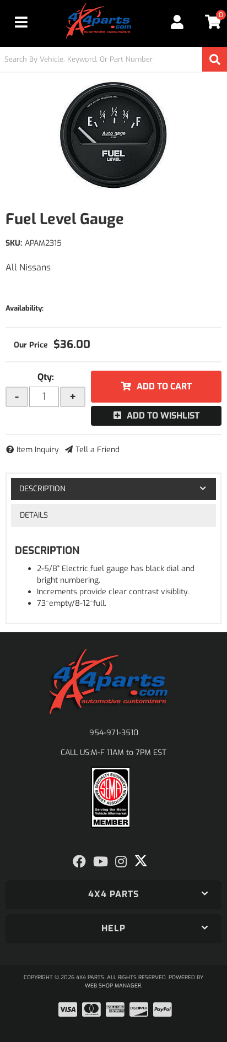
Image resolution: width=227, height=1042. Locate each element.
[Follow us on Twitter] (141, 861)
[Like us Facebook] (79, 862)
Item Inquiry (38, 449)
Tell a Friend (97, 449)
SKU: (14, 243)
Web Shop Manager (113, 985)
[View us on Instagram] (121, 862)
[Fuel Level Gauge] (113, 135)
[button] (113, 59)
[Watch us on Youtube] (100, 862)
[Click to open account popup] (177, 22)
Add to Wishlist (163, 415)
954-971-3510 (113, 733)
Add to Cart (164, 386)
